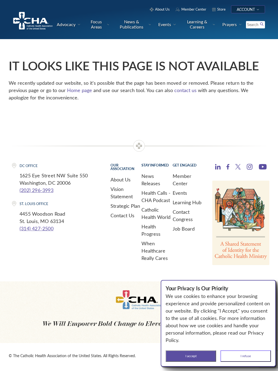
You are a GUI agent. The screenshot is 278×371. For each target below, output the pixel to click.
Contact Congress (183, 215)
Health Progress (150, 230)
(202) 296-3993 (36, 190)
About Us (120, 179)
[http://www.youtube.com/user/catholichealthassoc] (263, 167)
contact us (185, 90)
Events (180, 193)
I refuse (246, 356)
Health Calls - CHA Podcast (155, 196)
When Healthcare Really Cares (154, 250)
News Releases (150, 180)
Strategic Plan (125, 206)
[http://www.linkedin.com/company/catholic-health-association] (218, 167)
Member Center (182, 180)
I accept (191, 356)
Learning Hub (187, 202)
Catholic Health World (155, 213)
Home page (79, 90)
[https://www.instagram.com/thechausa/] (249, 168)
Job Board (184, 228)
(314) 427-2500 (36, 228)
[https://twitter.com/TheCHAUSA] (238, 167)
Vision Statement (121, 193)
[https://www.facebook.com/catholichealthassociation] (227, 167)
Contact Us (122, 215)
